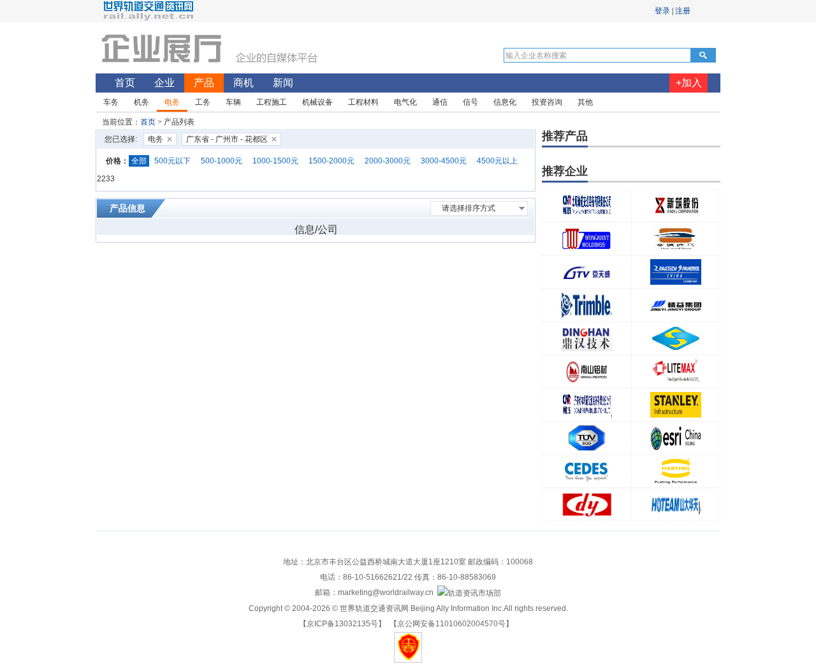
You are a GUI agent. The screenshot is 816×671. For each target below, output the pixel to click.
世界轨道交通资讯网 (374, 608)
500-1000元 (221, 160)
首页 (148, 121)
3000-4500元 (444, 160)
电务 (155, 139)
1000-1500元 (275, 160)
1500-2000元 (331, 160)
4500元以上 (497, 160)
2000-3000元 (388, 160)
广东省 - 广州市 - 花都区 (227, 139)
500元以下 (172, 160)
